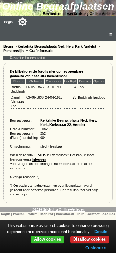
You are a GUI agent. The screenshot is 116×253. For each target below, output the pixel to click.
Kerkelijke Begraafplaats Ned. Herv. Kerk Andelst (57, 46)
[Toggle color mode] (22, 22)
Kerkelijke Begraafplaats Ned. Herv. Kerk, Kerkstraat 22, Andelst (68, 122)
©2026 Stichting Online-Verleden (58, 209)
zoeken (19, 214)
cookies (108, 214)
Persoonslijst (14, 51)
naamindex (65, 214)
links (80, 214)
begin (5, 214)
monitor (46, 214)
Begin (8, 22)
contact (69, 164)
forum (32, 214)
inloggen (39, 159)
